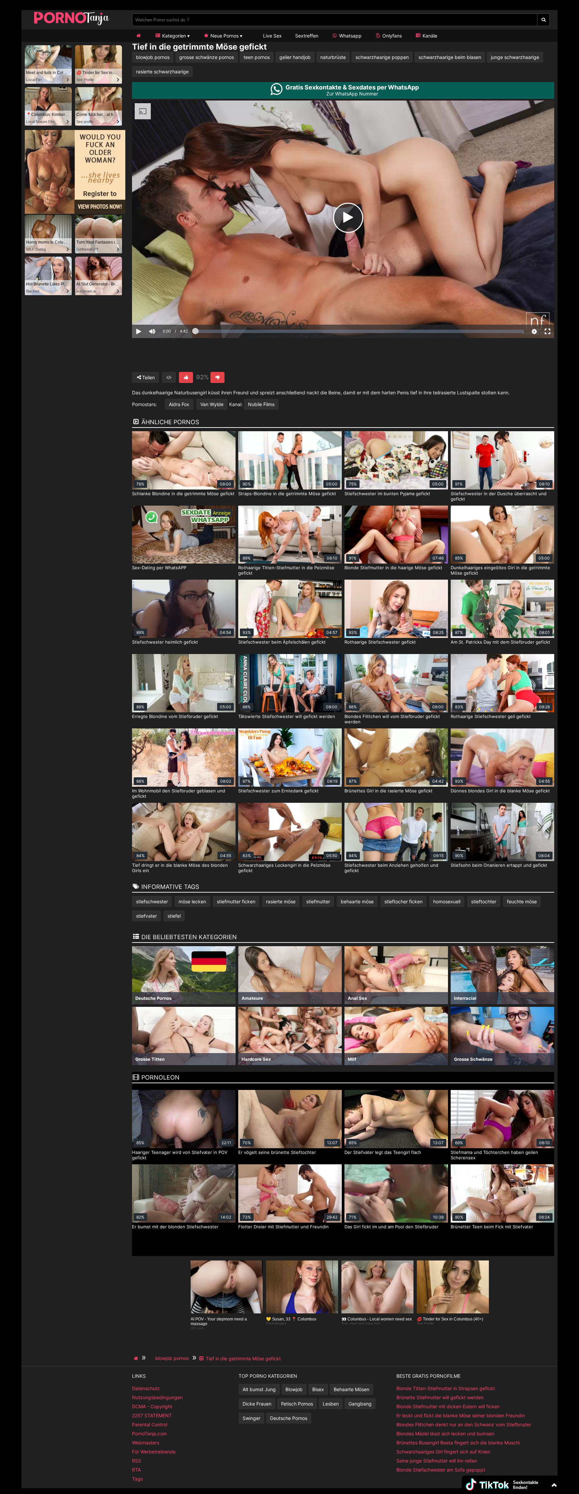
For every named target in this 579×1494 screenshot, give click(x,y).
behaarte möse (357, 901)
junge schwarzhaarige (515, 57)
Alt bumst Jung (259, 1389)
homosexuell (446, 901)
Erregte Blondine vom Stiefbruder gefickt (175, 716)
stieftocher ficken (403, 901)
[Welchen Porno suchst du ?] (543, 19)
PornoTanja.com (149, 1433)
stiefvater (146, 916)
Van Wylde (211, 404)
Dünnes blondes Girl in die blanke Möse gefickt (500, 790)
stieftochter (483, 901)
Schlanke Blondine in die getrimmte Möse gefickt (183, 493)
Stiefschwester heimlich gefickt (165, 642)
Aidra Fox (179, 404)
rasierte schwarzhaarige (162, 71)
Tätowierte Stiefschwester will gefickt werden (286, 716)
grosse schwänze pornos (206, 57)
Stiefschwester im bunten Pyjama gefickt (387, 493)
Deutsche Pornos (288, 1418)
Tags (137, 1479)
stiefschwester (152, 901)
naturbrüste (333, 57)
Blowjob (294, 1389)
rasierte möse (281, 901)
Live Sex (272, 36)
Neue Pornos (224, 36)
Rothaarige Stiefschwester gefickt (380, 642)
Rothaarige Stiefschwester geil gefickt (491, 716)
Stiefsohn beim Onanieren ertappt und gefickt (499, 865)
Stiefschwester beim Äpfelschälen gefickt (282, 642)
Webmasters (145, 1442)
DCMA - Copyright (152, 1406)
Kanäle (429, 36)
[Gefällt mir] (186, 377)
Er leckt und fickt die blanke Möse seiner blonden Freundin (460, 1415)
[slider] (163, 310)
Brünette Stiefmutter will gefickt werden (440, 1397)
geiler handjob (295, 57)
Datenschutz (146, 1388)
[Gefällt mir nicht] (217, 377)
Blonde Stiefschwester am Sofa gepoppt (440, 1470)
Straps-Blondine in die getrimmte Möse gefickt (287, 493)
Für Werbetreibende (154, 1451)
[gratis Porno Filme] (71, 25)
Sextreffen (306, 36)
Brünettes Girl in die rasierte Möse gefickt (388, 790)
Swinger (251, 1418)
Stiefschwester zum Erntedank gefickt (278, 790)
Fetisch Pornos (297, 1404)
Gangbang (360, 1404)
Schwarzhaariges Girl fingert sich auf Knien (443, 1451)
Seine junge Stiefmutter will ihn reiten (436, 1461)
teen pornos (257, 57)
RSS (136, 1461)
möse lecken (192, 901)
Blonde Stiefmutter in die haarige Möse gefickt (393, 567)
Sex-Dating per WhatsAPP (159, 567)
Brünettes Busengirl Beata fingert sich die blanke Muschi (458, 1442)
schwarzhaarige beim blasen (450, 57)
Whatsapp (350, 36)
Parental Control (149, 1424)
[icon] (138, 35)
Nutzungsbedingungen (157, 1397)
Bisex (318, 1389)
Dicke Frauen (257, 1404)
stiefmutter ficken (236, 901)
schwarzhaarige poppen (382, 57)
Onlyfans (391, 36)
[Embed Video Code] (169, 377)
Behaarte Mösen (351, 1389)
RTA (136, 1470)
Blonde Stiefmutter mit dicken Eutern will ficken (448, 1406)
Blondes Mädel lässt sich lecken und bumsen (445, 1433)
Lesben (331, 1404)
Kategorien (173, 36)
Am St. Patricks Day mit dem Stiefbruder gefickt (500, 642)
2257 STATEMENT (152, 1415)
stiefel (174, 916)
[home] (136, 1358)
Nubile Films (261, 404)
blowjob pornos (153, 57)
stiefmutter (318, 901)
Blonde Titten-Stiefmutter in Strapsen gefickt (445, 1388)
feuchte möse (522, 901)
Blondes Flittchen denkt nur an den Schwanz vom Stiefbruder (463, 1424)
